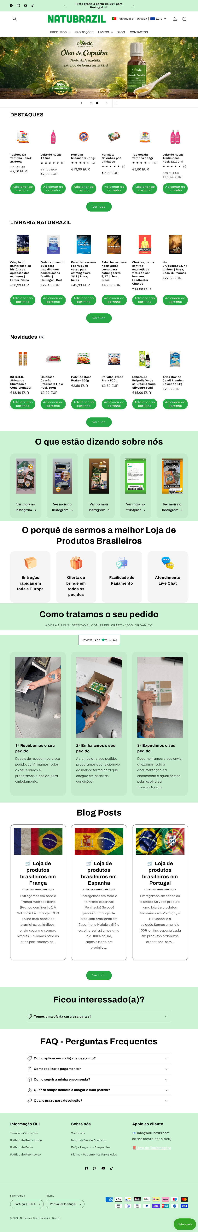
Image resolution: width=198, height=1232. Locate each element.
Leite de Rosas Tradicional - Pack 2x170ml (173, 158)
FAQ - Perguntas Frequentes (90, 1147)
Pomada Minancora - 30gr (83, 156)
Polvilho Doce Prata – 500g (81, 378)
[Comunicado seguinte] (133, 5)
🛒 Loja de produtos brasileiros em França (38, 873)
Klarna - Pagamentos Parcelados (94, 1154)
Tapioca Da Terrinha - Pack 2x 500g (21, 158)
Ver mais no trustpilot (135, 507)
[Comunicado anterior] (64, 5)
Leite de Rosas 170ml (51, 156)
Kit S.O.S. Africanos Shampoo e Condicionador (21, 382)
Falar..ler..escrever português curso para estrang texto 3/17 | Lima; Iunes (114, 271)
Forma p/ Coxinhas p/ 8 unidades (111, 158)
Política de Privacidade (26, 1140)
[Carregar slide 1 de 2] (91, 103)
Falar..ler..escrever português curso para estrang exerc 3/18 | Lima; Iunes (83, 271)
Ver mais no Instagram (25, 507)
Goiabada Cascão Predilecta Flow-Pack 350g (52, 382)
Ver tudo (99, 206)
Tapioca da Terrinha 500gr (142, 156)
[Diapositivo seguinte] (107, 103)
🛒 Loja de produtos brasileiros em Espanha (99, 873)
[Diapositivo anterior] (81, 103)
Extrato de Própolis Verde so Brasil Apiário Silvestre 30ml (144, 382)
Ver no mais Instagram (98, 507)
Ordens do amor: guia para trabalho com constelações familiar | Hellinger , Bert (53, 271)
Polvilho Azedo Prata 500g (112, 378)
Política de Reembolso (25, 1154)
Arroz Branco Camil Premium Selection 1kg (173, 380)
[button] (14, 18)
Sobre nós (78, 1133)
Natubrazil (26, 1218)
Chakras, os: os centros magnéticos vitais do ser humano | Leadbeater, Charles (143, 273)
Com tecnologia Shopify (47, 1218)
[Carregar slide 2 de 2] (97, 103)
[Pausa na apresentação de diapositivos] (116, 103)
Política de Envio (21, 1147)
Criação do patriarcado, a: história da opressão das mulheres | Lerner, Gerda (20, 271)
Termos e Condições (24, 1133)
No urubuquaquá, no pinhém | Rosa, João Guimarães (175, 267)
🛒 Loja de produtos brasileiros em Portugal (160, 873)
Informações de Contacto (88, 1140)
